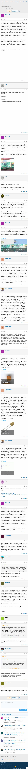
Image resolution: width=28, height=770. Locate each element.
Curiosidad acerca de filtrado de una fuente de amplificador (14, 733)
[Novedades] (23, 1)
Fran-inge (6, 750)
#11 (26, 395)
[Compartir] (25, 20)
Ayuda (12, 766)
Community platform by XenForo (12, 768)
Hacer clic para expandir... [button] (14, 637)
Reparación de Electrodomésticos (16, 720)
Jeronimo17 (6, 745)
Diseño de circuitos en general (14, 750)
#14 (26, 507)
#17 (26, 587)
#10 (26, 356)
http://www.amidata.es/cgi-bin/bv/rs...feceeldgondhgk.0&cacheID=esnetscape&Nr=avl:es (14, 494)
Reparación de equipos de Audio (15, 728)
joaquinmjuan (6, 735)
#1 (26, 19)
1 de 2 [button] (9, 11)
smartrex (4, 8)
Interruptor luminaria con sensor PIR (14, 749)
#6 (26, 227)
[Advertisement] (14, 65)
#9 (26, 331)
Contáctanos (3, 764)
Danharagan (6, 720)
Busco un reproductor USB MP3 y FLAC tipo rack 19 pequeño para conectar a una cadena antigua (15, 741)
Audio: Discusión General (14, 745)
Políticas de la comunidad (13, 764)
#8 (26, 293)
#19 (26, 653)
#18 (26, 622)
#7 (26, 263)
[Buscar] (26, 1)
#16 (26, 562)
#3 (26, 141)
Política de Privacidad (5, 766)
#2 (26, 89)
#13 (26, 486)
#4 (26, 182)
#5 (26, 200)
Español (4, 762)
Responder (25, 80)
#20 (26, 688)
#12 (26, 446)
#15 (26, 540)
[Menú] (2, 2)
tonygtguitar (6, 728)
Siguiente (14, 11)
